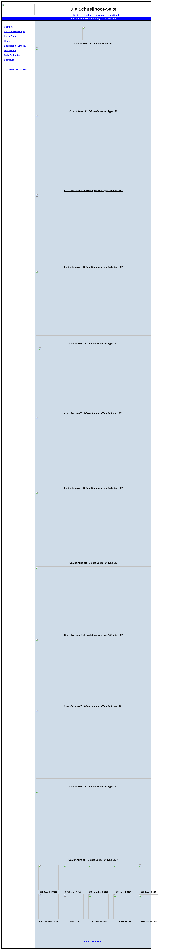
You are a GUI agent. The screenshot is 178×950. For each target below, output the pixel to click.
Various (100, 15)
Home (7, 41)
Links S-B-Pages (14, 31)
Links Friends (11, 36)
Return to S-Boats (93, 941)
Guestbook (113, 15)
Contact (8, 27)
